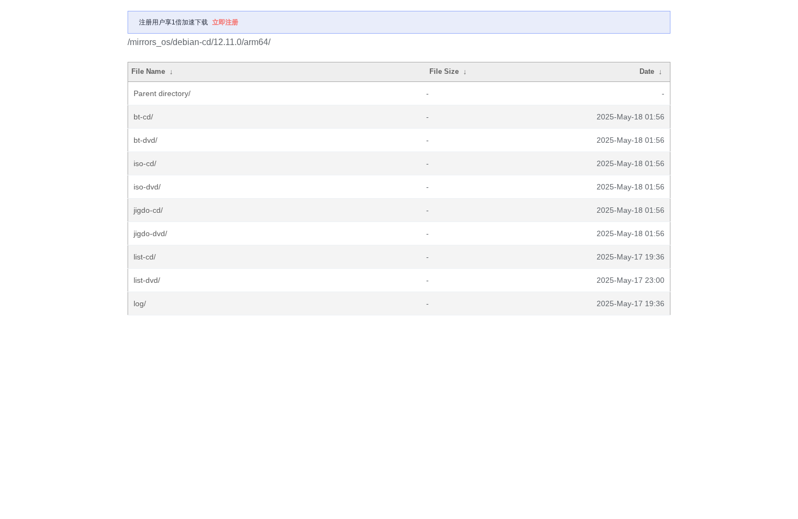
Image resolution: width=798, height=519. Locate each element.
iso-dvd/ (147, 186)
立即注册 (225, 22)
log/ (140, 303)
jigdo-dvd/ (150, 233)
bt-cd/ (143, 116)
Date (646, 71)
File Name (148, 71)
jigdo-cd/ (148, 210)
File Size (444, 71)
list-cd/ (145, 256)
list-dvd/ (147, 280)
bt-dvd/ (145, 140)
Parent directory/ (162, 93)
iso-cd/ (145, 163)
